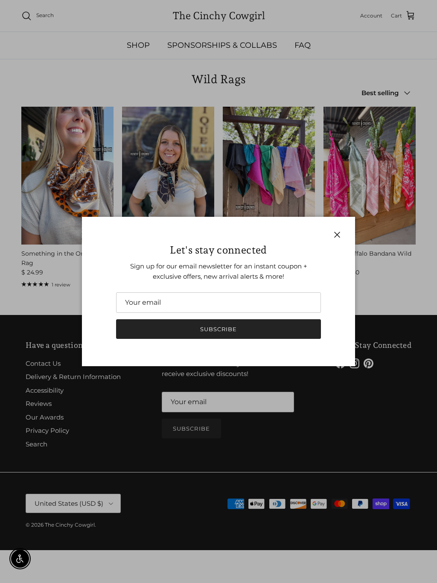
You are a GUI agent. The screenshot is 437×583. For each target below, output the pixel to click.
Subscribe (218, 329)
